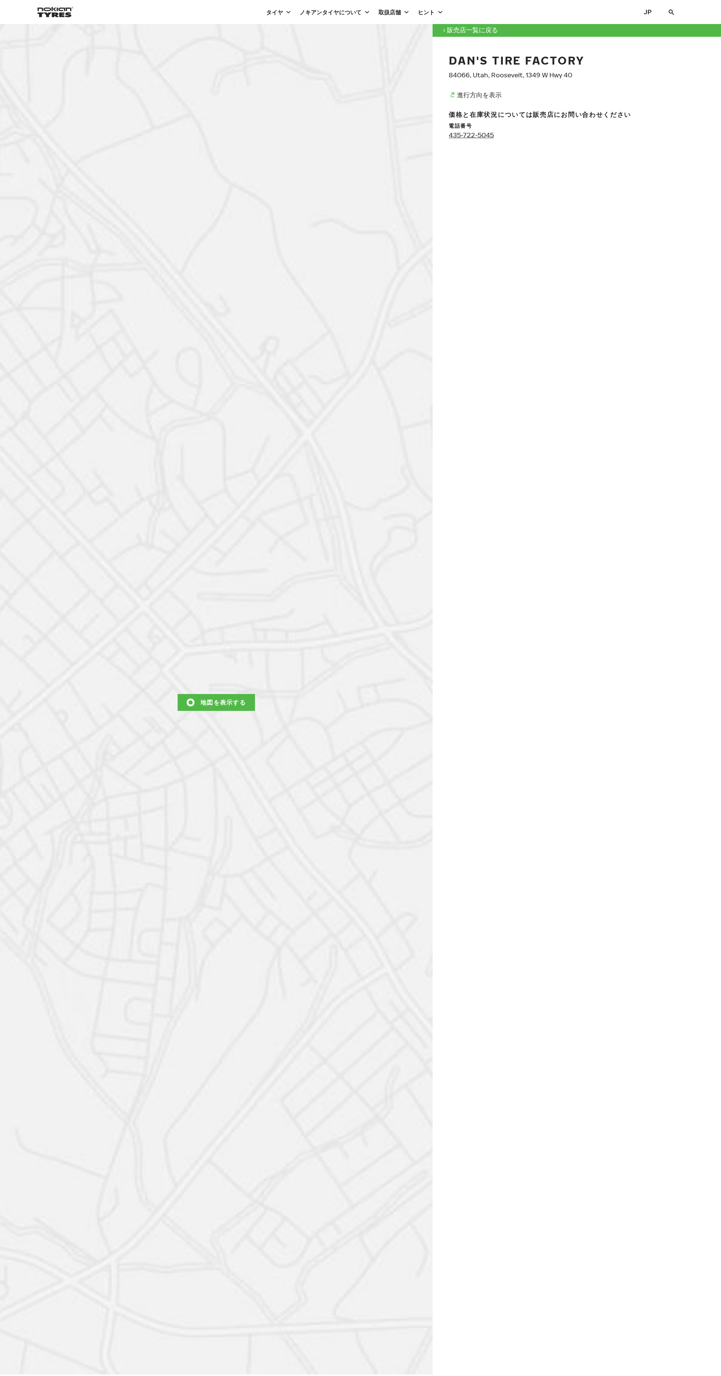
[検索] (671, 12)
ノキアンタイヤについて (331, 12)
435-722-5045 (471, 135)
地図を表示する (223, 702)
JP (648, 12)
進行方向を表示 (479, 95)
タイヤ (274, 12)
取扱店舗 (390, 12)
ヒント (426, 12)
